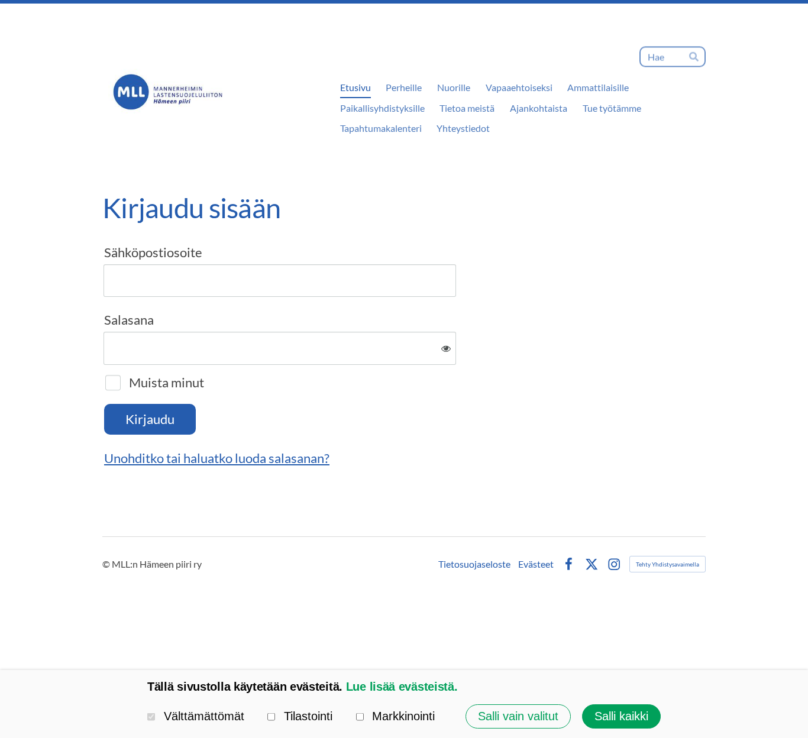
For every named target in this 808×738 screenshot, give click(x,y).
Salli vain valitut (518, 716)
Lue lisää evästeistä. (402, 686)
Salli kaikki (621, 716)
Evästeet (536, 564)
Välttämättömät (204, 716)
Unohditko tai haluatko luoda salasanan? (216, 458)
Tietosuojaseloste (474, 564)
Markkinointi (403, 716)
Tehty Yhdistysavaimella (667, 564)
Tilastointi (308, 716)
